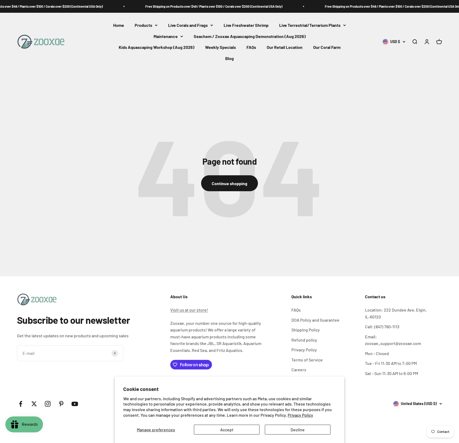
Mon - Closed (377, 353)
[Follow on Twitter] (34, 403)
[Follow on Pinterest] (61, 403)
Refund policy (304, 339)
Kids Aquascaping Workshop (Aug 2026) (156, 47)
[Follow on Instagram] (47, 403)
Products (143, 25)
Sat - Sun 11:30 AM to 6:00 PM (391, 373)
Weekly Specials (220, 47)
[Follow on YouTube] (74, 403)
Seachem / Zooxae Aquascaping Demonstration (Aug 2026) (250, 36)
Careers (298, 369)
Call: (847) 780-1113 (382, 326)
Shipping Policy (305, 329)
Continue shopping (229, 183)
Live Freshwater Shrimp (246, 25)
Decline (298, 429)
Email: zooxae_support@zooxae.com (393, 340)
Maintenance (166, 36)
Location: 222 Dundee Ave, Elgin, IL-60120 (396, 313)
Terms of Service (307, 359)
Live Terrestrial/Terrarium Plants (310, 25)
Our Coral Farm (327, 47)
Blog (229, 58)
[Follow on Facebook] (20, 403)
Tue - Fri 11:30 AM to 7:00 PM (391, 363)
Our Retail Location (285, 47)
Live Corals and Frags (188, 25)
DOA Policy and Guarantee (315, 319)
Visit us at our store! (189, 309)
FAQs (251, 47)
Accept (226, 429)
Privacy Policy (300, 415)
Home (118, 25)
